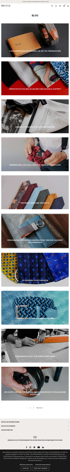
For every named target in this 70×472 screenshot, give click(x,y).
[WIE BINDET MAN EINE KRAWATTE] (35, 192)
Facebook (26, 447)
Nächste (40, 408)
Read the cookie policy (26, 465)
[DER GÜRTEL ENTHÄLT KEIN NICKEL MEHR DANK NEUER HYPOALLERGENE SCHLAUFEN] (35, 384)
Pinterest (34, 447)
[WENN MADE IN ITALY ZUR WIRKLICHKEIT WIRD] (35, 346)
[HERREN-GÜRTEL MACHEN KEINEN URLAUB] (35, 308)
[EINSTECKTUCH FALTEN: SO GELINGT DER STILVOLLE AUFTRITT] (35, 78)
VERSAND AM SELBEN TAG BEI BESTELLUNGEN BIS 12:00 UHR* (35, 2)
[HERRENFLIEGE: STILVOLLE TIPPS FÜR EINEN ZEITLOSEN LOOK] (35, 154)
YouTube (39, 447)
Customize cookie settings (42, 465)
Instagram (30, 447)
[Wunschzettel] (60, 6)
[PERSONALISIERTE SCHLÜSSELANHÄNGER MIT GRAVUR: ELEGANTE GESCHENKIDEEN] (35, 231)
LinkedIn (43, 447)
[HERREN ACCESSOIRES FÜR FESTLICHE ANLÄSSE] (35, 116)
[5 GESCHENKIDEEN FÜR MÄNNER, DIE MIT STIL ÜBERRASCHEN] (35, 40)
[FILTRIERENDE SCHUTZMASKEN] (35, 270)
